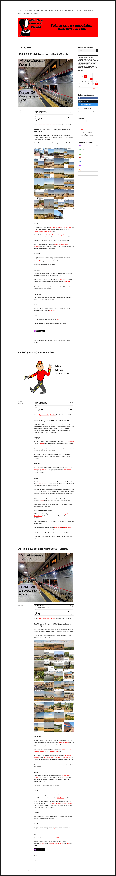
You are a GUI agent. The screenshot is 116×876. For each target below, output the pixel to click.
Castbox (41, 325)
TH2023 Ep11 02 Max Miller (36, 352)
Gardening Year (69, 10)
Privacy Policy (32, 870)
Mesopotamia (67, 469)
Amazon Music (58, 527)
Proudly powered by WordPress (43, 870)
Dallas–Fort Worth (64, 742)
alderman (41, 500)
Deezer (41, 529)
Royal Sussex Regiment (40, 469)
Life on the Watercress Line (25, 13)
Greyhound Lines (53, 751)
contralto (47, 495)
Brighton (41, 443)
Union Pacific (60, 798)
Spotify (57, 325)
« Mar (82, 88)
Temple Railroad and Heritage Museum (56, 235)
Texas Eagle (52, 310)
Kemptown (71, 441)
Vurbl (68, 325)
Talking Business (59, 10)
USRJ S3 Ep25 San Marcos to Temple (43, 548)
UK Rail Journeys (27, 10)
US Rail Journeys (38, 10)
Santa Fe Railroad (62, 279)
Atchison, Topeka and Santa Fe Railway (60, 227)
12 (91, 79)
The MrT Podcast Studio (23, 870)
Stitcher (62, 325)
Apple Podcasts (67, 527)
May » (94, 88)
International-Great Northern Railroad (61, 803)
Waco (40, 261)
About (19, 10)
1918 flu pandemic (41, 483)
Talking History (49, 10)
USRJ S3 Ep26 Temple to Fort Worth (43, 54)
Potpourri (78, 10)
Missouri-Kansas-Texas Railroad (42, 231)
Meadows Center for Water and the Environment (57, 757)
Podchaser (51, 325)
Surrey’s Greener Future (89, 10)
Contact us (37, 13)
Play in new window (44, 124)
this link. (58, 319)
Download (53, 124)
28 (96, 83)
